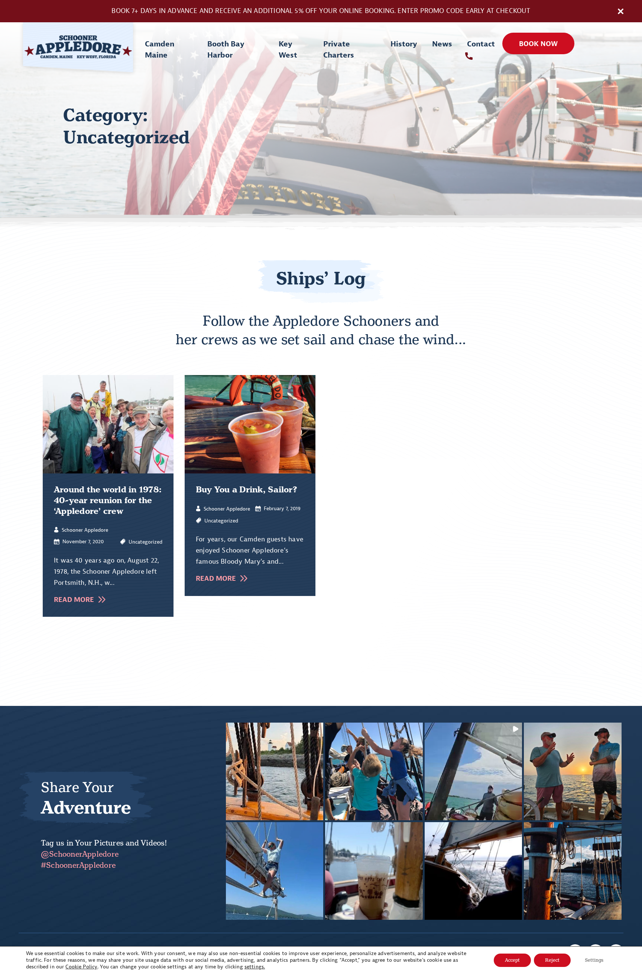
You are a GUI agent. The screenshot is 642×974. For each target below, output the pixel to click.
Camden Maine (159, 49)
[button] (275, 771)
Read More (74, 600)
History (403, 44)
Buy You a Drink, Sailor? (246, 489)
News (442, 44)
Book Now (538, 44)
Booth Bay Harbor (225, 49)
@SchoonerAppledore (80, 854)
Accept (512, 960)
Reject (552, 960)
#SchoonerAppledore (78, 865)
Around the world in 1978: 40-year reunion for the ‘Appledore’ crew (108, 500)
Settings (594, 960)
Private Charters (338, 49)
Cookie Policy (81, 967)
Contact (481, 44)
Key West (288, 49)
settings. (254, 967)
